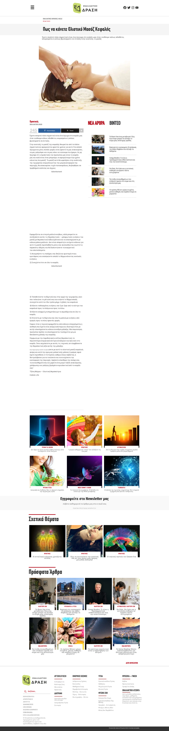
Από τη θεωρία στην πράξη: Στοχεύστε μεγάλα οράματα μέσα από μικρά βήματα (122, 450)
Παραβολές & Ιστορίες (80, 689)
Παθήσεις (101, 684)
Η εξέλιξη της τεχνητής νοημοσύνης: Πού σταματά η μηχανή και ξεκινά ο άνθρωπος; (121, 490)
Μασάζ (60, 19)
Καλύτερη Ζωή (42, 606)
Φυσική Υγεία (103, 689)
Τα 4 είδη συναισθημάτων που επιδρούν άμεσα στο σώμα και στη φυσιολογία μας (121, 181)
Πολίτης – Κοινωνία (79, 692)
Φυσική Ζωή (103, 693)
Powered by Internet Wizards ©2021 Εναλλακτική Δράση (124, 728)
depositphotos (28, 696)
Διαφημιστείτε (28, 704)
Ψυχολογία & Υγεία (70, 606)
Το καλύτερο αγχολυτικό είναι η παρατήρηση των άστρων (98, 650)
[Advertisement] (56, 203)
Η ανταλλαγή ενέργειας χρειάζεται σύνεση (47, 557)
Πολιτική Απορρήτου (30, 710)
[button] (32, 8)
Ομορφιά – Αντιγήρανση (106, 705)
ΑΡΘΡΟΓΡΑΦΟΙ (28, 699)
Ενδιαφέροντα (42, 646)
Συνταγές (57, 705)
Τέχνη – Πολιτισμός (79, 694)
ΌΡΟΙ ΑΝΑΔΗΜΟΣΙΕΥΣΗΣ (31, 715)
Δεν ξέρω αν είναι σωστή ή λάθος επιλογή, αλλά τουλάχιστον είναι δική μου (47, 450)
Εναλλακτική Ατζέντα (131, 690)
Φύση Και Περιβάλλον (106, 710)
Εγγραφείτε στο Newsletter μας (84, 498)
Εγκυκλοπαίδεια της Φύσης (106, 701)
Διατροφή (58, 693)
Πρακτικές (46, 21)
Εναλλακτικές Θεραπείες (50, 19)
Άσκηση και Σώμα (104, 698)
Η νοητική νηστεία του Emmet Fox (121, 556)
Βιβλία (70, 646)
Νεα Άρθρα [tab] (96, 123)
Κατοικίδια (76, 684)
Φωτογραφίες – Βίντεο (80, 697)
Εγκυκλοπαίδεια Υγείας (106, 681)
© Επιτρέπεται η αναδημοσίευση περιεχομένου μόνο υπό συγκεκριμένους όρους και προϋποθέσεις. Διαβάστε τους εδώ (34, 721)
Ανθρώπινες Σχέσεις (79, 681)
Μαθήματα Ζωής (78, 686)
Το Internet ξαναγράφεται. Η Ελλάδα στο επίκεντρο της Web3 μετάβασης (84, 490)
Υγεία (100, 676)
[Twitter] (128, 7)
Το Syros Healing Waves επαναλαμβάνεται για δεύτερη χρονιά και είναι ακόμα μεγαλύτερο (126, 651)
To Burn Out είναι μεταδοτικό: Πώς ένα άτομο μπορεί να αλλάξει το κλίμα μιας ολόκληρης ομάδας (122, 138)
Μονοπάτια (58, 687)
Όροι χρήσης (27, 707)
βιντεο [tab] (114, 123)
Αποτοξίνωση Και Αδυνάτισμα (60, 699)
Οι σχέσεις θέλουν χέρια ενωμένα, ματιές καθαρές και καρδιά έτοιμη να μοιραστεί (122, 192)
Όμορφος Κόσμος (80, 676)
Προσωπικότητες (128, 684)
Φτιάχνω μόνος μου (105, 708)
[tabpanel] (112, 165)
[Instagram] (132, 7)
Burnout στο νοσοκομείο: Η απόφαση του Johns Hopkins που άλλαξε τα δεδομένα (122, 149)
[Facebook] (124, 7)
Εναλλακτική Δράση (36, 125)
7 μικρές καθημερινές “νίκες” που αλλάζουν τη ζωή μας (84, 450)
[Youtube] (136, 7)
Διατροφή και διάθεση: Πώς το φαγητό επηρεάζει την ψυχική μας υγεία (47, 490)
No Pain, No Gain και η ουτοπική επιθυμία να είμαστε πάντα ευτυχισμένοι (121, 170)
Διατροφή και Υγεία (61, 703)
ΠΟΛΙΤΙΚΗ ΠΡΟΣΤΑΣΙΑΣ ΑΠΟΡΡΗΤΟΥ (84, 508)
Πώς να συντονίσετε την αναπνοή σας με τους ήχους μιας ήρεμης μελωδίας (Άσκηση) (84, 558)
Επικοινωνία (27, 712)
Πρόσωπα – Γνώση (129, 676)
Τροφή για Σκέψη (128, 686)
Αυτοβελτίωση (121, 606)
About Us (26, 702)
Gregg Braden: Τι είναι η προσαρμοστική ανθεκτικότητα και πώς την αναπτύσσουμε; (122, 160)
